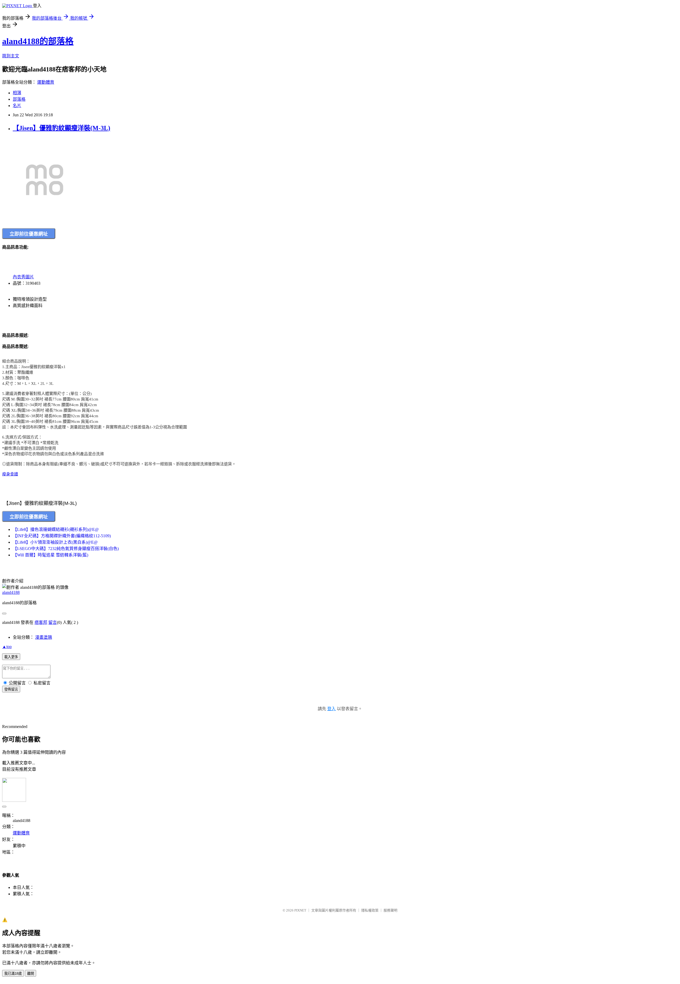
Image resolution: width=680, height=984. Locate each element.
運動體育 (45, 82)
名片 (17, 105)
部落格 (19, 99)
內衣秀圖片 (23, 277)
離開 (30, 974)
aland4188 (11, 592)
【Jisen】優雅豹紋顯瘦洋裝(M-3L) (61, 128)
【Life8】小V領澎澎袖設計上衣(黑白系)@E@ (55, 542)
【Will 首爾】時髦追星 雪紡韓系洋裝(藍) (50, 555)
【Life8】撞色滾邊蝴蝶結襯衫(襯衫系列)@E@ (56, 529)
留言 (52, 622)
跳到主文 (10, 56)
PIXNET (300, 910)
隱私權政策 (370, 910)
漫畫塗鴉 (43, 637)
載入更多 (11, 657)
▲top (7, 646)
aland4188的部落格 (38, 41)
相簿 (17, 93)
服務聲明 (390, 910)
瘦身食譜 (10, 474)
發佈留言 (11, 689)
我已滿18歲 (13, 974)
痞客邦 (41, 622)
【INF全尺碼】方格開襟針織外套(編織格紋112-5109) (62, 536)
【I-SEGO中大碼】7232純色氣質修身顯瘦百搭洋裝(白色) (66, 548)
